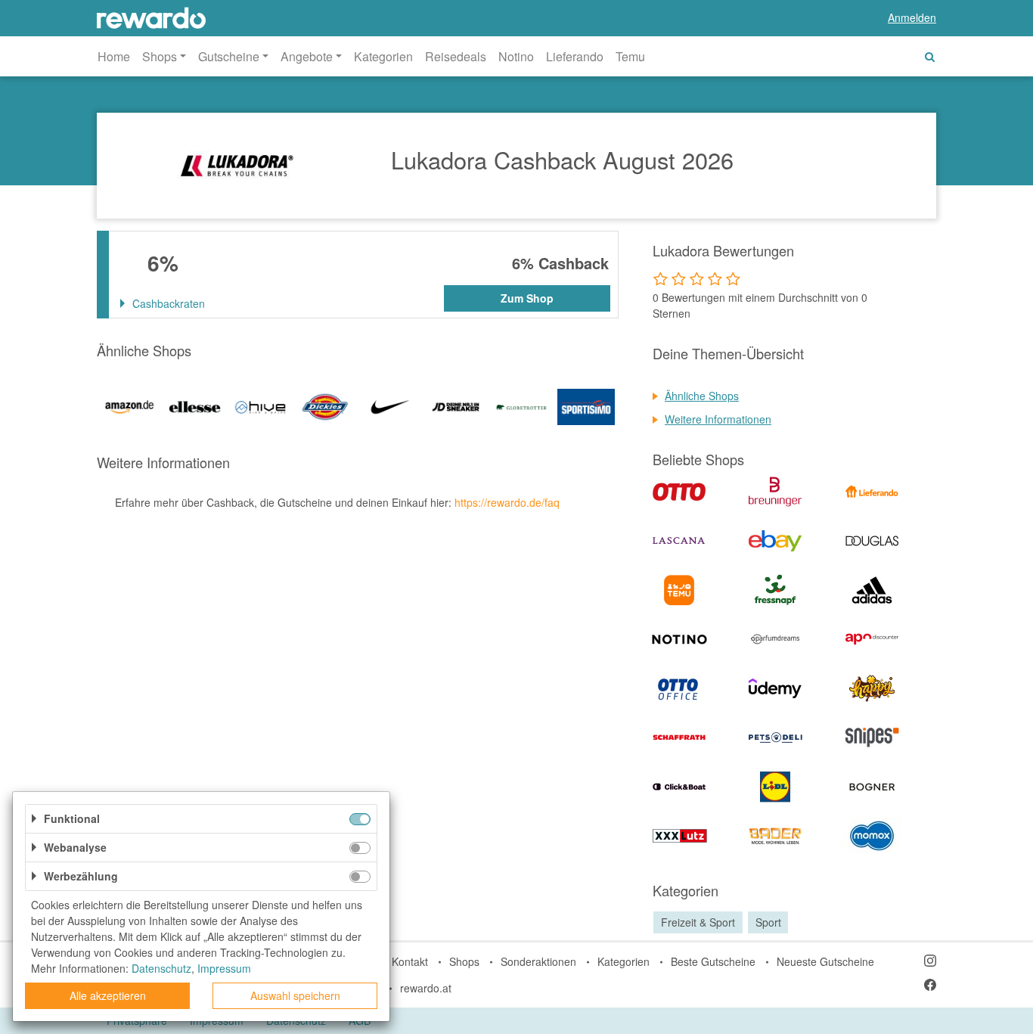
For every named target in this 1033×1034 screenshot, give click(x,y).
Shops (464, 961)
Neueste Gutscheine (825, 961)
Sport (768, 922)
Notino (516, 56)
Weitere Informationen (718, 419)
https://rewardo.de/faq (507, 502)
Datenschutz (161, 968)
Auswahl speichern (295, 995)
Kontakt (410, 961)
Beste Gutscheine (713, 961)
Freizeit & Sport (698, 922)
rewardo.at (425, 987)
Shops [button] (159, 56)
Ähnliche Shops (702, 395)
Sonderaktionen (538, 961)
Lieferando (574, 56)
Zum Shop (527, 298)
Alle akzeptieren (108, 995)
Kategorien (383, 56)
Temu (630, 56)
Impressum (224, 968)
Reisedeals (455, 56)
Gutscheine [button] (228, 56)
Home (114, 56)
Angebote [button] (307, 56)
